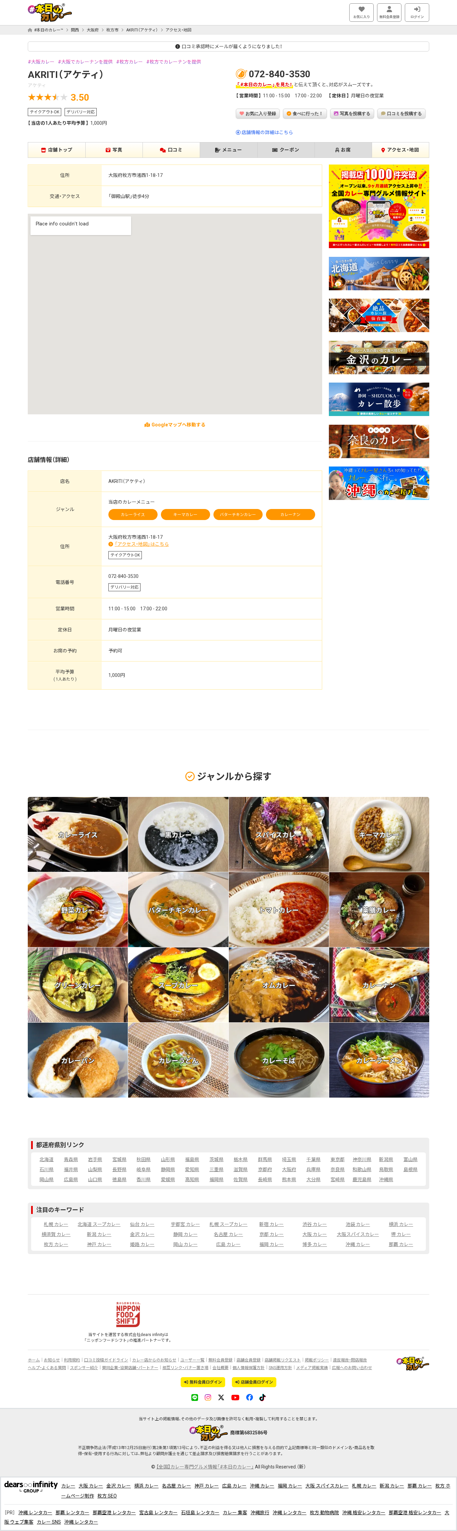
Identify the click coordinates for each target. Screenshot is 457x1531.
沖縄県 (386, 1179)
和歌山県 (362, 1169)
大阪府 (93, 30)
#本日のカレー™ (48, 30)
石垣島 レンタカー (200, 1512)
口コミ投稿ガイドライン (106, 1360)
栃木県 (241, 1159)
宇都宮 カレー (185, 1224)
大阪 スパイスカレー (327, 1486)
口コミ (175, 149)
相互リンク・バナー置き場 (185, 1367)
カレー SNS (49, 1522)
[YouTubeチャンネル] (235, 1397)
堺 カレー (401, 1234)
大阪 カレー (314, 1234)
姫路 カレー (142, 1244)
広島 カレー (228, 1244)
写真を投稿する (355, 113)
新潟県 (386, 1159)
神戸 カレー (99, 1244)
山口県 (95, 1179)
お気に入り (361, 17)
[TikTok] (263, 1397)
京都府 (265, 1169)
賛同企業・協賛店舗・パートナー (130, 1367)
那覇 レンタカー (72, 1512)
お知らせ (52, 1360)
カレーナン (290, 514)
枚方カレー (131, 62)
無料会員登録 (389, 17)
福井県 (71, 1169)
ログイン (417, 17)
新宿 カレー (271, 1224)
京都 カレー (271, 1234)
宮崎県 (338, 1179)
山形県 (168, 1159)
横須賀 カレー (56, 1234)
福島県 (192, 1159)
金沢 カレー (142, 1234)
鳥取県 (386, 1169)
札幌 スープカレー (228, 1224)
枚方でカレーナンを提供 (175, 62)
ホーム (34, 1360)
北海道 (46, 1159)
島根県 (410, 1169)
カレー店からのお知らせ (154, 1360)
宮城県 (119, 1159)
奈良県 (338, 1169)
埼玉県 (289, 1159)
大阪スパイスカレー (358, 1234)
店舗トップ (60, 149)
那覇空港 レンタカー (114, 1512)
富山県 (410, 1159)
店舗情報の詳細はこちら (267, 132)
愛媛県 (168, 1179)
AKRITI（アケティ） (142, 30)
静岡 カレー (185, 1234)
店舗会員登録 (249, 1360)
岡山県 (46, 1179)
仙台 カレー (142, 1224)
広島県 (71, 1179)
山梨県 (95, 1169)
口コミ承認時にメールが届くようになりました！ (232, 46)
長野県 (119, 1169)
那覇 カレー (401, 1244)
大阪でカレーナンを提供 (87, 62)
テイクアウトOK (44, 112)
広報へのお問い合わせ (352, 1367)
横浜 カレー (401, 1224)
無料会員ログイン (206, 1382)
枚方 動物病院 (324, 1512)
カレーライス (133, 514)
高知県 (192, 1179)
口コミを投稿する (404, 113)
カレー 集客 (235, 1512)
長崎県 (265, 1179)
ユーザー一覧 (192, 1360)
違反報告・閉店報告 (350, 1360)
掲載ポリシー (317, 1360)
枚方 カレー (56, 1244)
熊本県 (289, 1179)
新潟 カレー (99, 1234)
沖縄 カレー (358, 1244)
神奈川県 (362, 1159)
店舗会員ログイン (257, 1382)
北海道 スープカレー (99, 1224)
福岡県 (216, 1179)
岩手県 (95, 1159)
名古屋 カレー (228, 1234)
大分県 (313, 1179)
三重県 (216, 1169)
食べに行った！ (308, 113)
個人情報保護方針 (249, 1367)
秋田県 (143, 1159)
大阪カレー (43, 62)
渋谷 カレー (314, 1224)
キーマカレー (185, 514)
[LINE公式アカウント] (194, 1397)
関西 (75, 30)
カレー (68, 1486)
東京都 (338, 1159)
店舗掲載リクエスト (283, 1360)
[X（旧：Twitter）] (221, 1397)
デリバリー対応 (81, 112)
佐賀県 (241, 1179)
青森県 (71, 1159)
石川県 (46, 1169)
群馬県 (265, 1159)
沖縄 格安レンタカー (363, 1512)
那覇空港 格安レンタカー (415, 1512)
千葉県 (313, 1159)
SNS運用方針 (280, 1367)
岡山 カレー (185, 1244)
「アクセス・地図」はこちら (142, 544)
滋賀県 (241, 1169)
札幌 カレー (56, 1224)
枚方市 (112, 30)
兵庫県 (313, 1169)
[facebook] (249, 1397)
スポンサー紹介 (84, 1367)
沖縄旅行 (260, 1512)
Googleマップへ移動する (178, 424)
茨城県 (216, 1159)
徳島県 (119, 1179)
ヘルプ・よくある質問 (47, 1367)
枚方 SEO (107, 1496)
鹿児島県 (362, 1179)
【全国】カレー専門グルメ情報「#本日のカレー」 (205, 1466)
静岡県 (168, 1169)
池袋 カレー (358, 1224)
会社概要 (220, 1367)
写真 (117, 149)
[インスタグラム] (208, 1397)
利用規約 (72, 1360)
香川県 (143, 1179)
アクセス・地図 (178, 30)
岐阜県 (143, 1169)
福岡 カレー (271, 1244)
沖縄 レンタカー (35, 1512)
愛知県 (192, 1169)
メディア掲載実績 (312, 1367)
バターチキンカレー (238, 514)
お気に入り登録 (261, 113)
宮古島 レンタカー (158, 1512)
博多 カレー (314, 1244)
